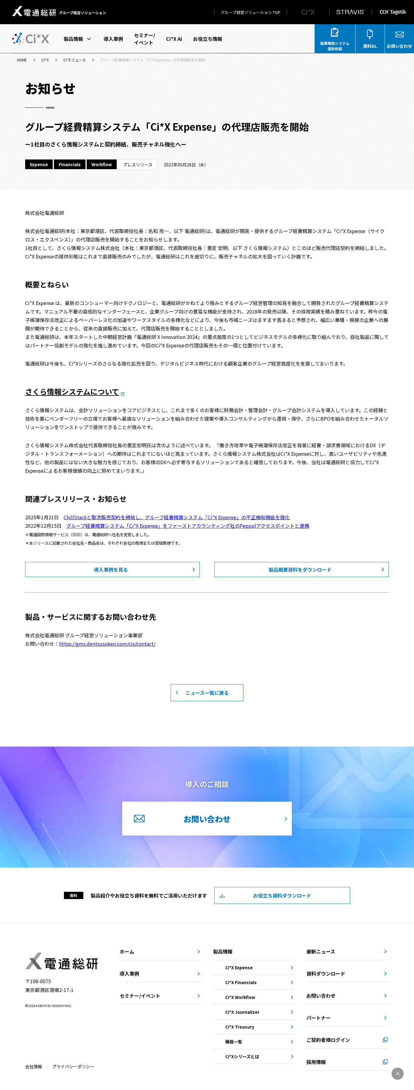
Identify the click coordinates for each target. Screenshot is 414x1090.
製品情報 (73, 38)
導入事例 (113, 38)
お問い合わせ (321, 995)
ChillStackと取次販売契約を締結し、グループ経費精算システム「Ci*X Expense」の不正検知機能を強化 (177, 517)
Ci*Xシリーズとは (242, 1056)
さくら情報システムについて (72, 391)
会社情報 (33, 1066)
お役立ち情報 (207, 38)
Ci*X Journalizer (242, 1012)
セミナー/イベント (144, 38)
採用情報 (316, 1061)
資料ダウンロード (325, 973)
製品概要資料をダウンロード (300, 569)
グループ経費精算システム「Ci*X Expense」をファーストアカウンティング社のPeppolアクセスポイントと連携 (187, 525)
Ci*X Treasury (239, 1027)
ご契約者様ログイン (328, 1039)
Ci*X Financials (241, 982)
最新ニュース (320, 951)
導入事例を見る (111, 569)
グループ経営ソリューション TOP (250, 12)
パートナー (318, 1017)
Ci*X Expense (239, 967)
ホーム (127, 951)
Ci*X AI (174, 38)
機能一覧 (233, 1042)
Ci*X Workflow (240, 997)
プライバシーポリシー (73, 1066)
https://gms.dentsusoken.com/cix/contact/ (107, 643)
